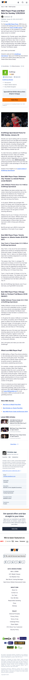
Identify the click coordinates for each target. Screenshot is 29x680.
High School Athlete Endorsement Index (14, 582)
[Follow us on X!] (9, 562)
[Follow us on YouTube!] (12, 562)
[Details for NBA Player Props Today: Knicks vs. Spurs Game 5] (5, 429)
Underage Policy (14, 621)
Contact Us (14, 592)
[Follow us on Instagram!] (16, 562)
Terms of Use (14, 619)
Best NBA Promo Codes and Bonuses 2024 (15, 411)
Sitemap (14, 606)
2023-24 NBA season (16, 27)
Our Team (14, 595)
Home (2, 6)
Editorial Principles (14, 613)
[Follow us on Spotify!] (19, 562)
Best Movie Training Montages (14, 579)
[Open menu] (26, 2)
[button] (27, 2)
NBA (6, 6)
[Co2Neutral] (18, 647)
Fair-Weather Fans (15, 577)
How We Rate (14, 598)
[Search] (22, 2)
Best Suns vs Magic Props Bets (12, 404)
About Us (14, 590)
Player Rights (14, 624)
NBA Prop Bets (12, 6)
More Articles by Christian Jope (11, 470)
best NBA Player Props (11, 24)
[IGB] (22, 638)
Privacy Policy (15, 616)
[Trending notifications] (18, 2)
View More (13, 444)
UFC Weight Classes (14, 574)
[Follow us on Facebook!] (5, 562)
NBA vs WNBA (14, 571)
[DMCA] (6, 638)
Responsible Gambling (14, 600)
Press (14, 603)
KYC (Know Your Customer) (14, 627)
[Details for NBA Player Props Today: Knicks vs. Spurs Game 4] (5, 437)
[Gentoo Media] (8, 642)
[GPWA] (10, 647)
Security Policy (14, 629)
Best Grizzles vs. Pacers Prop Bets (13, 408)
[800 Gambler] (19, 642)
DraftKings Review (7, 79)
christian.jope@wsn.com (9, 476)
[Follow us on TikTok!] (23, 562)
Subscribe (14, 529)
